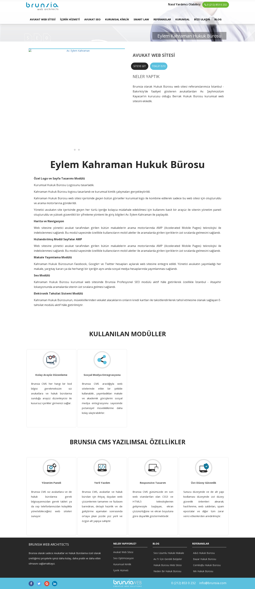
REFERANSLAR (162, 19)
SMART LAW (141, 19)
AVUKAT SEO (92, 19)
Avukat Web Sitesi (123, 552)
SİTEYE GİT (139, 66)
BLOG (218, 19)
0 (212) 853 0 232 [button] (216, 4)
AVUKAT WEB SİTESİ (43, 19)
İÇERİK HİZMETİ (70, 19)
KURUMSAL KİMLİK (117, 19)
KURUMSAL (182, 19)
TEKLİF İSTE (159, 66)
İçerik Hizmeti (120, 570)
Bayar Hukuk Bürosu (204, 559)
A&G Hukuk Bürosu (204, 553)
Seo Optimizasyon (123, 558)
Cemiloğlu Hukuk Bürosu (207, 565)
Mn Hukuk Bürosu (203, 571)
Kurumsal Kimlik (122, 564)
